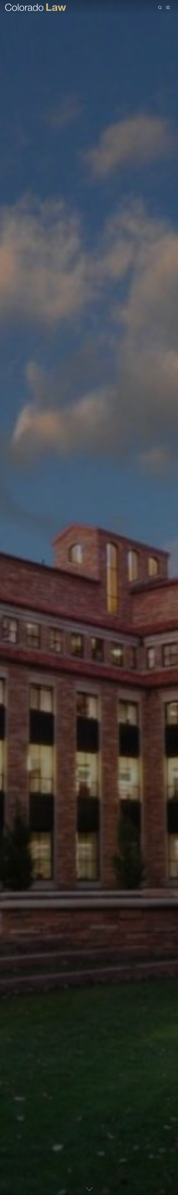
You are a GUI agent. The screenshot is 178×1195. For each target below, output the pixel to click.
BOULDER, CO (89, 551)
